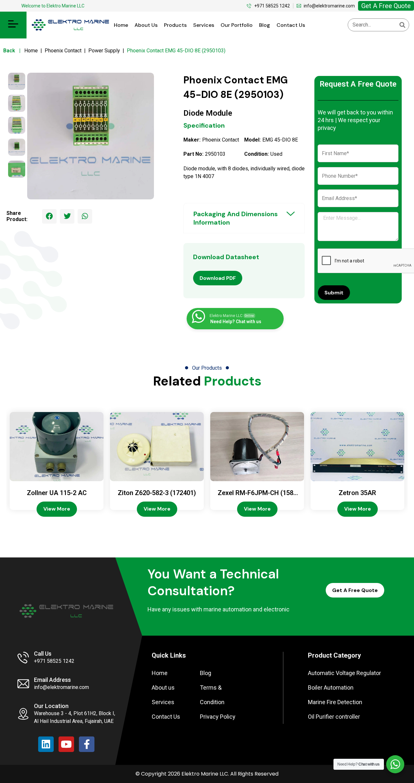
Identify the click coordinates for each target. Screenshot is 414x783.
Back (13, 51)
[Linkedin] (46, 744)
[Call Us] (23, 657)
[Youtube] (66, 744)
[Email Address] (23, 684)
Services (203, 25)
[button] (13, 25)
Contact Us (291, 25)
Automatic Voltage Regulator (344, 673)
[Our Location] (23, 714)
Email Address (52, 679)
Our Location (51, 706)
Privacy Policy (217, 716)
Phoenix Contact (63, 51)
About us (146, 25)
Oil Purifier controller (334, 716)
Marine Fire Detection (335, 702)
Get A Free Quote (386, 6)
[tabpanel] (90, 136)
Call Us (42, 653)
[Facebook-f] (86, 744)
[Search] (402, 25)
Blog (264, 25)
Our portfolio (237, 25)
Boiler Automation (331, 687)
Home (121, 25)
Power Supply (104, 51)
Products (175, 25)
